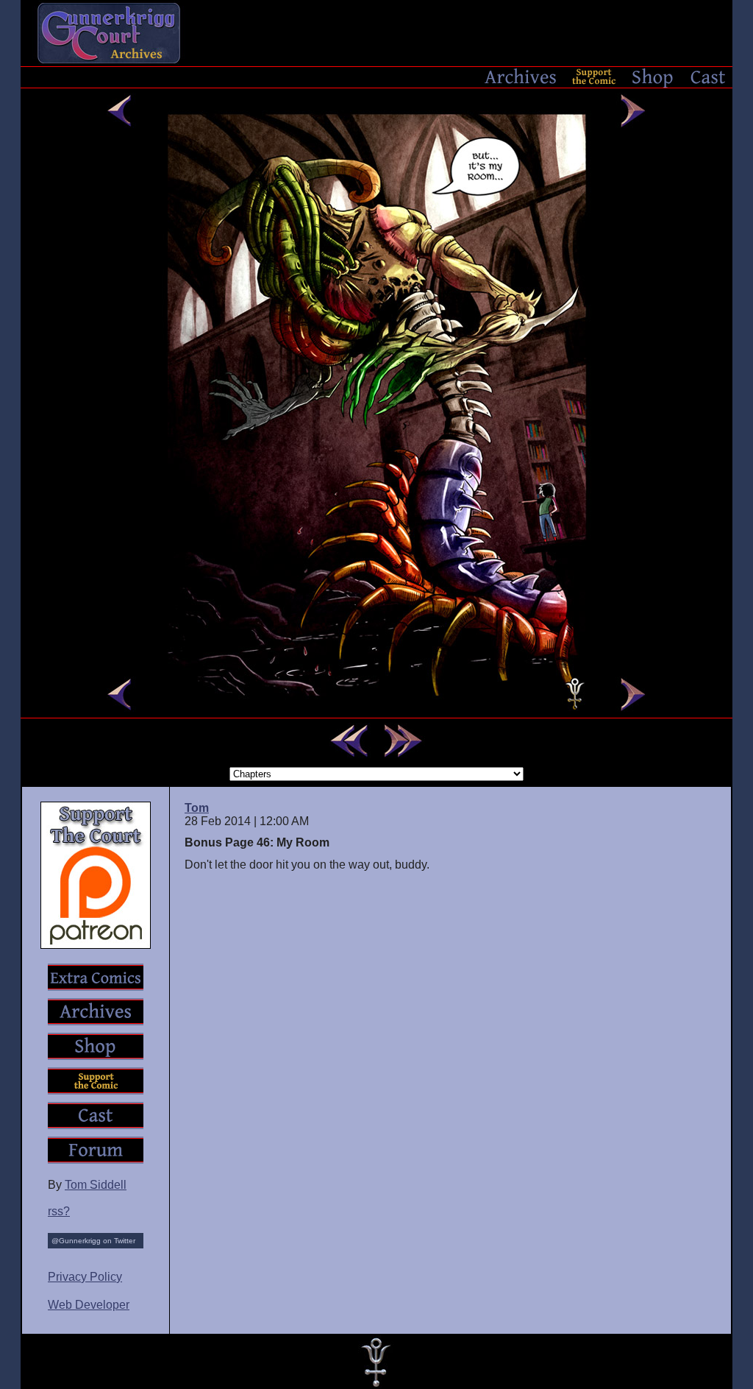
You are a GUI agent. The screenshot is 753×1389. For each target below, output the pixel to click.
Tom (197, 808)
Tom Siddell (95, 1184)
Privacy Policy (85, 1276)
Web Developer (88, 1304)
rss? (59, 1211)
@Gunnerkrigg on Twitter (93, 1241)
